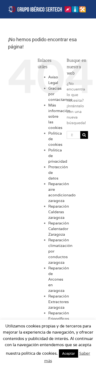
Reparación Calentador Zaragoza (58, 229)
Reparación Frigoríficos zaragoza (58, 319)
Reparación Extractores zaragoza (58, 302)
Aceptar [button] (68, 353)
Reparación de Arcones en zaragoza (58, 279)
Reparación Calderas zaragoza (58, 212)
